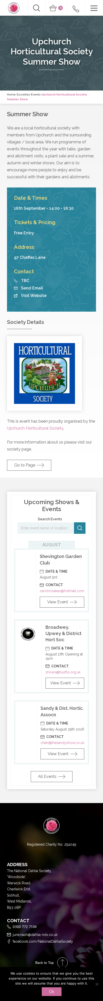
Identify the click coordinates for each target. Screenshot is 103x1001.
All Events (47, 776)
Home (11, 94)
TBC (25, 281)
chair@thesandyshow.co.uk (62, 743)
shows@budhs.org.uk (63, 672)
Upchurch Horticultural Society (35, 428)
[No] (96, 984)
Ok (51, 991)
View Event (57, 602)
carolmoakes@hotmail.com (62, 591)
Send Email (32, 288)
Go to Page (24, 465)
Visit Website (33, 296)
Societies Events (28, 94)
